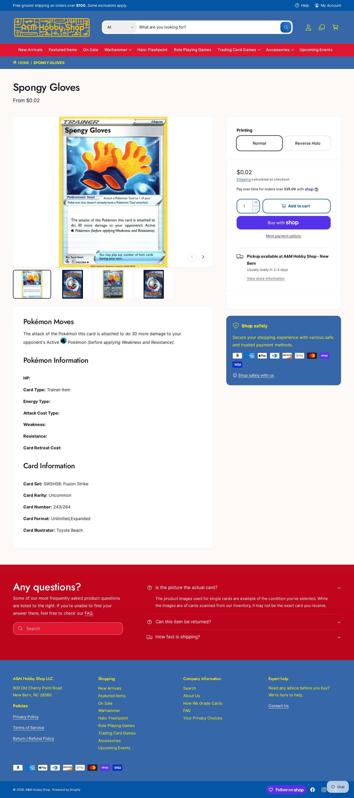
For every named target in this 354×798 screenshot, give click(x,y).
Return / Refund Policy (33, 738)
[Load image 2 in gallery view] (73, 284)
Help (305, 5)
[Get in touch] (322, 27)
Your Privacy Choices (202, 718)
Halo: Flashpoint (113, 718)
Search (189, 688)
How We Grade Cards (202, 703)
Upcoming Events (114, 747)
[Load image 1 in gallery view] (32, 284)
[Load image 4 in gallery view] (154, 284)
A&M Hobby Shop (37, 790)
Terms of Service (28, 727)
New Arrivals (110, 688)
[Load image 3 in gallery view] (113, 284)
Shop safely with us (256, 375)
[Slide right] (203, 257)
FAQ (186, 710)
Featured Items (112, 695)
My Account (331, 5)
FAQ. (89, 613)
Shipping (244, 179)
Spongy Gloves (49, 62)
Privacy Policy (26, 716)
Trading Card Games (236, 49)
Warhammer (115, 49)
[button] (335, 27)
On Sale (105, 703)
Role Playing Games (116, 725)
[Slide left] (192, 257)
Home (23, 62)
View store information (266, 278)
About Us (191, 695)
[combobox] (215, 27)
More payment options (283, 236)
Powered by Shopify (66, 790)
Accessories (277, 49)
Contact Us (278, 705)
